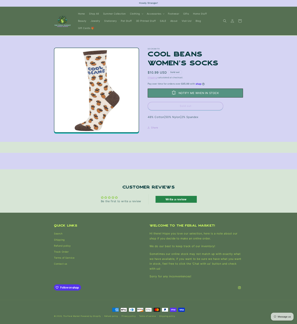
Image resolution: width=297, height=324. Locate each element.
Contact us (60, 263)
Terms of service (147, 316)
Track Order (61, 251)
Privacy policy (129, 316)
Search (58, 233)
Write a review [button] (176, 199)
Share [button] (154, 127)
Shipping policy (167, 316)
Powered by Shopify (91, 316)
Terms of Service (64, 257)
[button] (136, 13)
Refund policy (62, 245)
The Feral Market (71, 316)
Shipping (152, 77)
